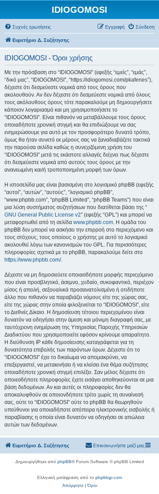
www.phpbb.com (93, 222)
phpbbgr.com (108, 477)
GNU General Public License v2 (42, 215)
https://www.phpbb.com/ (32, 260)
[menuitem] (27, 27)
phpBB (64, 461)
